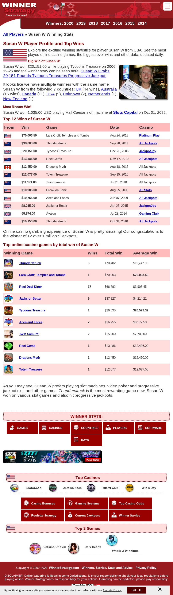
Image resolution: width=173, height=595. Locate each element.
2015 (130, 23)
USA (50, 94)
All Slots (145, 190)
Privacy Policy (145, 567)
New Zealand (15, 98)
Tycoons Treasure (32, 310)
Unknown (71, 94)
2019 (81, 23)
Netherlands (99, 94)
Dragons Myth (29, 357)
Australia (109, 89)
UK (78, 89)
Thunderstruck (30, 263)
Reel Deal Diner (30, 286)
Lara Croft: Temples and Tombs (42, 275)
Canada (29, 94)
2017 (105, 23)
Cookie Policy (112, 590)
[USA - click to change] (56, 7)
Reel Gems (27, 346)
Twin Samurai (29, 334)
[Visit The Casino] (110, 14)
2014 (142, 23)
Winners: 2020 (59, 23)
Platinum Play (149, 135)
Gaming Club (149, 213)
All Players (13, 34)
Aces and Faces (30, 322)
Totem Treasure (30, 369)
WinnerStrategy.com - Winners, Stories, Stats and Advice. (91, 567)
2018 (93, 23)
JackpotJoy (147, 151)
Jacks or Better (30, 298)
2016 (117, 23)
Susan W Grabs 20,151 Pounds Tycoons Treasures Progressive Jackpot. (56, 73)
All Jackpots (148, 143)
